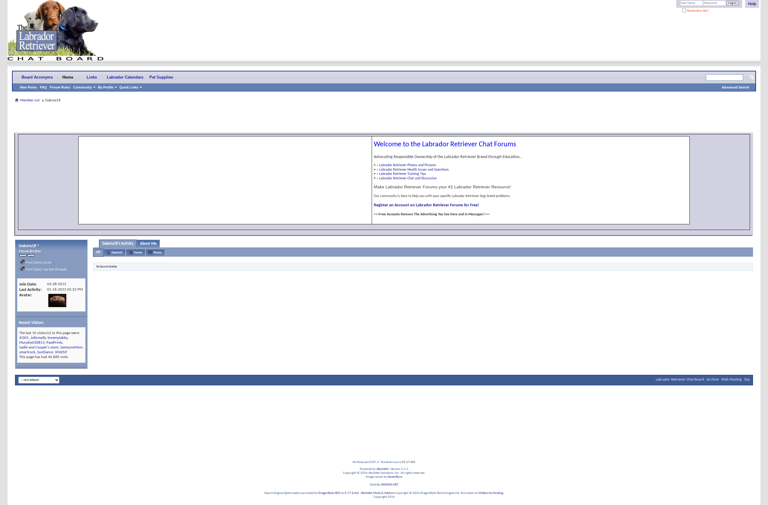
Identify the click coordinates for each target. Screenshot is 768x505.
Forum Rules (60, 87)
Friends (138, 252)
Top (747, 379)
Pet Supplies (161, 77)
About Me (148, 244)
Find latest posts (38, 262)
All (98, 252)
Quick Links (128, 87)
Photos (158, 252)
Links (92, 77)
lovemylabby (58, 338)
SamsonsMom (71, 347)
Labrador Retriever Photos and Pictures (407, 165)
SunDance (45, 352)
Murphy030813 (32, 343)
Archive (712, 379)
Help (752, 4)
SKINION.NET (389, 484)
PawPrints (54, 343)
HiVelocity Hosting (490, 493)
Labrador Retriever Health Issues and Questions (414, 170)
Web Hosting (731, 379)
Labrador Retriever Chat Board (680, 379)
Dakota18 (117, 252)
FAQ (43, 87)
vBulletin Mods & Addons (377, 493)
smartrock (27, 352)
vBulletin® (383, 469)
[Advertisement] (384, 117)
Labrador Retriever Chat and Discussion (407, 178)
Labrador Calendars (125, 77)
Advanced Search (735, 87)
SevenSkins (395, 477)
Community (82, 87)
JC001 (24, 338)
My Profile (105, 87)
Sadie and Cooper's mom (38, 347)
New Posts (28, 87)
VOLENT (61, 352)
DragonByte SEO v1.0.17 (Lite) (338, 493)
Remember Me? (697, 10)
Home (67, 77)
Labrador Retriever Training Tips (402, 174)
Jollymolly (38, 338)
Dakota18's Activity (118, 244)
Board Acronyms (37, 77)
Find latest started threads (46, 269)
